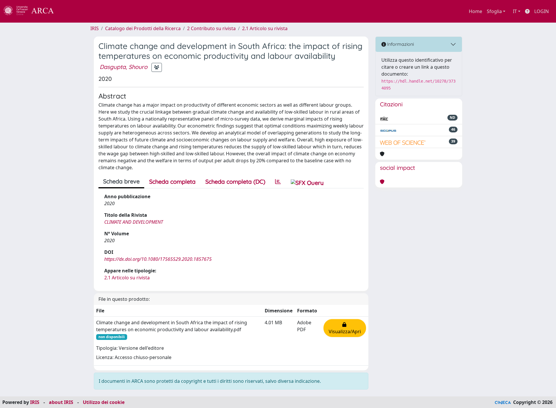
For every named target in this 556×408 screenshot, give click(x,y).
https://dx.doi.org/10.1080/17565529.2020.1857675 (158, 259)
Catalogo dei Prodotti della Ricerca (143, 28)
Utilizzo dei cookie (104, 402)
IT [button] (515, 11)
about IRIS (61, 402)
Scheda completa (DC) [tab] (235, 181)
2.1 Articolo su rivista (265, 28)
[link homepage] (31, 11)
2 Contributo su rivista (211, 28)
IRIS (94, 28)
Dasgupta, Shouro (123, 66)
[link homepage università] (69, 11)
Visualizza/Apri (345, 328)
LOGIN (541, 11)
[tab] (278, 182)
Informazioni (400, 44)
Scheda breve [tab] (121, 181)
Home (475, 11)
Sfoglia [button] (494, 11)
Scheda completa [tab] (172, 181)
